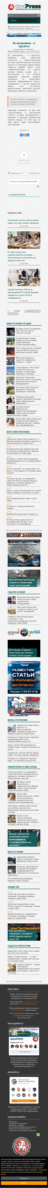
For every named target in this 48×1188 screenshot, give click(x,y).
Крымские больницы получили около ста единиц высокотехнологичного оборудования (28, 380)
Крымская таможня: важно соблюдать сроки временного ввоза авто (28, 859)
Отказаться (24, 1178)
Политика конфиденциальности (22, 1127)
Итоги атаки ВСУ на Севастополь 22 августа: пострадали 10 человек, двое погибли (24, 471)
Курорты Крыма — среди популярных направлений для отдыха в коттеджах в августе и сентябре (24, 968)
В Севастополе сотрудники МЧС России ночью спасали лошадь (28, 331)
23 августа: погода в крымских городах (20, 507)
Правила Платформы (18, 1123)
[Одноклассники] (24, 135)
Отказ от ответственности (20, 1129)
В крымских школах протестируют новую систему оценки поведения (23, 754)
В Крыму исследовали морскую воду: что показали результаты (22, 759)
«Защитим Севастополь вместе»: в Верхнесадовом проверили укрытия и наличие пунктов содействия (24, 441)
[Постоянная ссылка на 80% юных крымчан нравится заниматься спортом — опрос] (11, 364)
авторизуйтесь (34, 173)
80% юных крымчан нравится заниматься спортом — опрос (26, 360)
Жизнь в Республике (23, 27)
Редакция (13, 1122)
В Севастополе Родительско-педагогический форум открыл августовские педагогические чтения (22, 411)
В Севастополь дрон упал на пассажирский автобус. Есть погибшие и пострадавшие (20, 522)
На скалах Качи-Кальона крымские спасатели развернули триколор (27, 389)
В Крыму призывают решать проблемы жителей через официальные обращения (28, 400)
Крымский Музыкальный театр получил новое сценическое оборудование (28, 600)
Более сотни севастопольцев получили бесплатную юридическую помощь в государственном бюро (23, 820)
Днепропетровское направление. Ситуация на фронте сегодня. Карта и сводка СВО (22, 916)
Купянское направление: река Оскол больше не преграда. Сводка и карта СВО (24, 906)
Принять (24, 1183)
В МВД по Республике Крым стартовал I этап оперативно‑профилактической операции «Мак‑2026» (22, 620)
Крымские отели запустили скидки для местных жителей (23, 952)
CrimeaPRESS (29, 49)
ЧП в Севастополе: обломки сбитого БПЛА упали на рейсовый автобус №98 (28, 350)
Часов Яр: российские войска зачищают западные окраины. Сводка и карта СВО (21, 896)
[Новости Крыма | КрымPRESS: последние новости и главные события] (24, 10)
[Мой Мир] (27, 135)
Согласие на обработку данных (22, 1130)
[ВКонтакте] (21, 135)
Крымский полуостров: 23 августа (22, 514)
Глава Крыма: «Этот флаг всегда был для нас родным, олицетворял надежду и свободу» (27, 370)
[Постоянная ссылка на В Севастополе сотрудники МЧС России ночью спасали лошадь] (11, 335)
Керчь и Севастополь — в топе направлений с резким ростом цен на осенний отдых (23, 959)
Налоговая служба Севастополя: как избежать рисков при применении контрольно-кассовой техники (23, 809)
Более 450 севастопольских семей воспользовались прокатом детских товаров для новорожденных (28, 422)
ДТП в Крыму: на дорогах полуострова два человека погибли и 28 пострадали (21, 652)
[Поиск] (38, 15)
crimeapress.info (18, 1010)
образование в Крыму (32, 311)
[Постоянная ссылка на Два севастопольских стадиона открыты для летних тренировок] (12, 614)
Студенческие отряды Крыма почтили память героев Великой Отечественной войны (26, 341)
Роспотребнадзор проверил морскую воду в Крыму (20, 880)
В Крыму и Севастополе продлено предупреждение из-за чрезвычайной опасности (24, 461)
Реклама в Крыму (16, 1125)
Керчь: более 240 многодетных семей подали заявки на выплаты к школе (24, 492)
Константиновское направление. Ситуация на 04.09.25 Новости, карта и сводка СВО (21, 934)
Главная (12, 27)
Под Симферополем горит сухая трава (21, 499)
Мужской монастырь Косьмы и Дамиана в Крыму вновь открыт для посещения (21, 582)
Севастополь (13, 313)
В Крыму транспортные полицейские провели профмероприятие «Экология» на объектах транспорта (20, 839)
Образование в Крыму (17, 51)
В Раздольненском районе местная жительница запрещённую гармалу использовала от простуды (23, 451)
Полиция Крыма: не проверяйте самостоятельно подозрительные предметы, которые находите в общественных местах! (22, 482)
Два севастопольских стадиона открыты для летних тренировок (27, 609)
